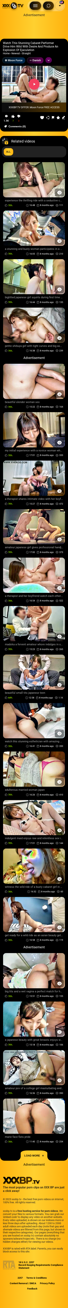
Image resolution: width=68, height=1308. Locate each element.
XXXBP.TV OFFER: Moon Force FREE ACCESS (34, 107)
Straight (26, 53)
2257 (20, 1277)
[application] (34, 84)
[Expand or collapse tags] (48, 60)
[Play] (34, 84)
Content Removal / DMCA (23, 1283)
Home (6, 53)
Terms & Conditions (36, 1277)
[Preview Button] (59, 192)
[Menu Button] (35, 5)
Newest (15, 53)
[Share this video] (48, 117)
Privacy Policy (47, 1283)
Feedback (32, 1288)
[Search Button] (48, 5)
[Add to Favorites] (42, 117)
